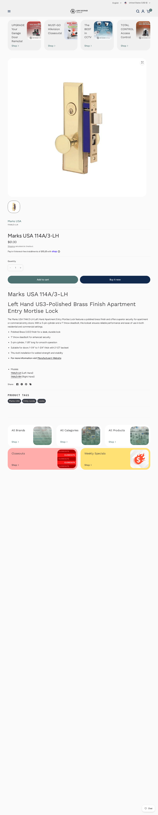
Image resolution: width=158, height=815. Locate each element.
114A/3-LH (16, 373)
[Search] (137, 11)
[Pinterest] (26, 384)
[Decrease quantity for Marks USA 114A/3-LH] (10, 268)
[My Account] (143, 11)
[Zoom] (142, 62)
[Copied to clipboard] (30, 384)
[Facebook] (17, 384)
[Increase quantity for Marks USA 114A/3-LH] (20, 268)
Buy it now (115, 279)
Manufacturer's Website (49, 358)
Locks (41, 401)
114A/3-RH (16, 376)
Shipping (11, 246)
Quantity (12, 261)
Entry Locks (29, 401)
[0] (148, 11)
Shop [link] (14, 46)
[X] (22, 384)
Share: (11, 384)
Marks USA (14, 221)
